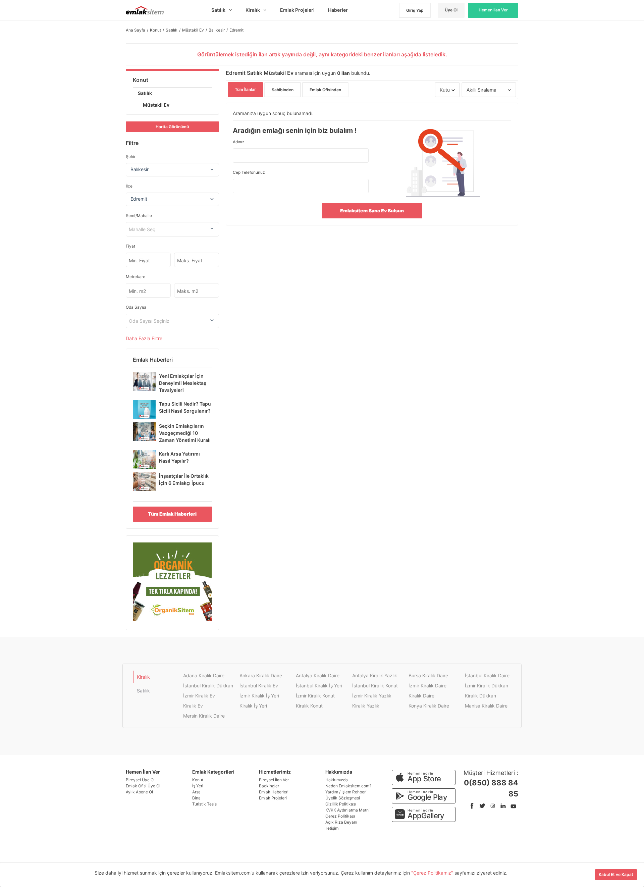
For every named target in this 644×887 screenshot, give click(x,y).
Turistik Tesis (204, 803)
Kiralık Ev (193, 706)
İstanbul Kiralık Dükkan (208, 685)
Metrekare (135, 276)
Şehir (131, 156)
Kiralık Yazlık (365, 706)
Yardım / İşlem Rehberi (346, 791)
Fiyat (130, 246)
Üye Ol (451, 9)
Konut (140, 79)
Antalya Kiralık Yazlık (374, 675)
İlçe (129, 186)
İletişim (331, 828)
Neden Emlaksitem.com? (348, 785)
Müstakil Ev (156, 105)
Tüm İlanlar (245, 89)
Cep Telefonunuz (249, 172)
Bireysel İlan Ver (274, 779)
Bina (196, 797)
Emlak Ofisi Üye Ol (143, 785)
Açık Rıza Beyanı (341, 822)
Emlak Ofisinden (325, 89)
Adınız (239, 141)
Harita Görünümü (172, 126)
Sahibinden (282, 89)
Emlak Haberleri (273, 791)
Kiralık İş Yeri (253, 706)
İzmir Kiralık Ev (199, 695)
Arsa (196, 791)
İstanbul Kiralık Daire (487, 675)
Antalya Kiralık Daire (317, 675)
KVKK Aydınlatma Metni (347, 810)
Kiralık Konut (309, 706)
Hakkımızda (336, 779)
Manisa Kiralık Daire (486, 706)
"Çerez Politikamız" (432, 873)
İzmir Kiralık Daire (427, 685)
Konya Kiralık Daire (429, 706)
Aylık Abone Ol (139, 791)
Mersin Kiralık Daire (204, 716)
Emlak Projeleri (273, 797)
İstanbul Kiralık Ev (258, 685)
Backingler (269, 785)
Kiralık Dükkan (480, 695)
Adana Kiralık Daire (203, 675)
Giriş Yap (415, 10)
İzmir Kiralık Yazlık (371, 695)
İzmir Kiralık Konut (315, 695)
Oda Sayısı (136, 307)
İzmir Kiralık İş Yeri (259, 695)
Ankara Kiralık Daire (260, 675)
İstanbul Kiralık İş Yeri (319, 685)
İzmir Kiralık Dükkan (486, 685)
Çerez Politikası (340, 816)
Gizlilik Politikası (340, 803)
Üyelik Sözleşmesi (342, 797)
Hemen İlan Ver (493, 9)
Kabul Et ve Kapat (616, 874)
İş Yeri (197, 785)
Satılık (145, 93)
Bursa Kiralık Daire (428, 675)
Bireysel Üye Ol (140, 779)
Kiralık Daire (421, 695)
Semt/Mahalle (139, 215)
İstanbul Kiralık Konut (375, 685)
